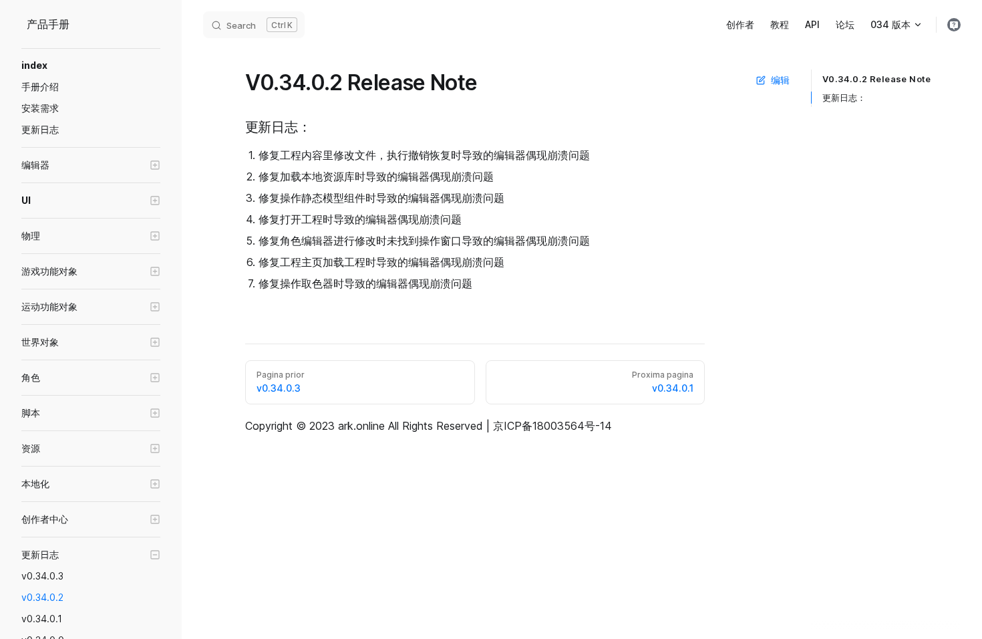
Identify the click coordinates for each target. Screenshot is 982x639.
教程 (779, 24)
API (812, 24)
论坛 (845, 24)
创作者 (740, 24)
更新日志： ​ (844, 97)
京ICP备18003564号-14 (552, 425)
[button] (90, 165)
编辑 (780, 80)
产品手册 (48, 24)
